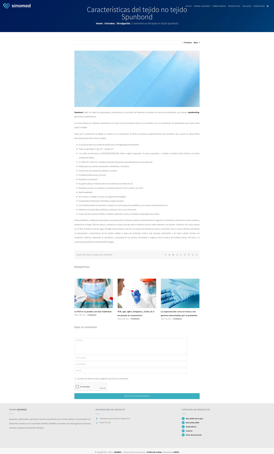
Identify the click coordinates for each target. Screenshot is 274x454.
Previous (188, 42)
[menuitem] (188, 6)
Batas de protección (194, 435)
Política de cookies (154, 452)
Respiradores (191, 427)
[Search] (268, 6)
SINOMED (117, 452)
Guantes (189, 431)
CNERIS (176, 452)
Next (196, 42)
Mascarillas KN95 (192, 423)
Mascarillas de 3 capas (194, 418)
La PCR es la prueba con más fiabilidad (93, 311)
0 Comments (92, 315)
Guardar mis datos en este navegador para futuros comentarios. (103, 378)
